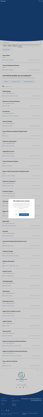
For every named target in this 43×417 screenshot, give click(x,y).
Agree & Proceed (24, 214)
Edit (16, 214)
